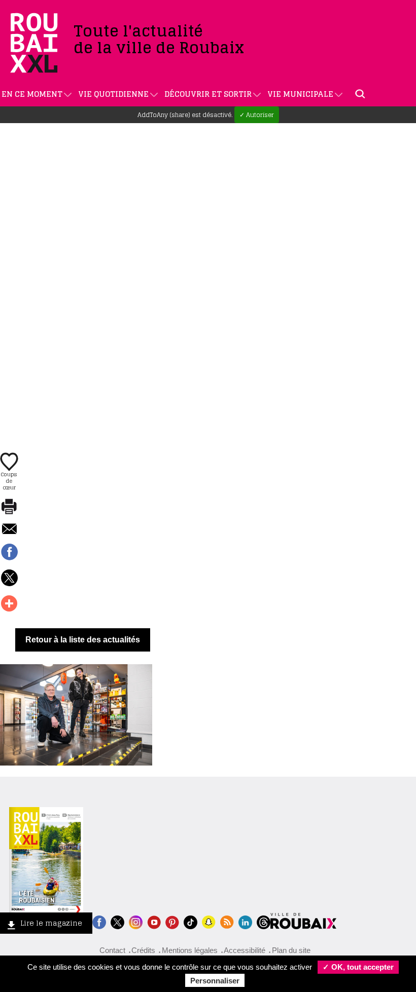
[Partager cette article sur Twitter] (9, 578)
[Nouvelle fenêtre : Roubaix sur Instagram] (136, 921)
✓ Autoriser (256, 114)
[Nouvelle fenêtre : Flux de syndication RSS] (227, 921)
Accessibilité (244, 950)
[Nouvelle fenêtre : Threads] (263, 921)
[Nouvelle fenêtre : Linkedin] (245, 921)
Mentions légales (190, 950)
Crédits (143, 950)
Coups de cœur (9, 480)
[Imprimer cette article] (9, 507)
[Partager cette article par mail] (9, 529)
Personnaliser (214, 980)
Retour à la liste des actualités (82, 639)
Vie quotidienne (113, 94)
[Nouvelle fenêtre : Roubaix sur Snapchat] (209, 921)
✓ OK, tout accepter (358, 967)
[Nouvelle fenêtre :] (154, 921)
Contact (112, 950)
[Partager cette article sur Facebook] (9, 553)
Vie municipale (300, 94)
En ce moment (32, 94)
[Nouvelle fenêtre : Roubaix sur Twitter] (117, 921)
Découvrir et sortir (208, 94)
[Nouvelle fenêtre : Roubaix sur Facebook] (99, 921)
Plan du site (291, 950)
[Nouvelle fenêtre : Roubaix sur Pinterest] (172, 921)
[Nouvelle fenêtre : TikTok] (190, 921)
